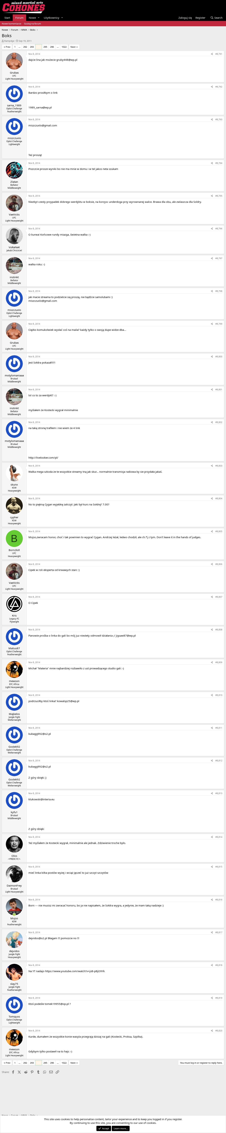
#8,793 (218, 119)
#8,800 (218, 356)
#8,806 (218, 564)
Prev (8, 46)
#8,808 (218, 629)
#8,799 (218, 323)
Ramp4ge (9, 40)
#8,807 (218, 596)
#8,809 (218, 662)
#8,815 (218, 866)
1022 (64, 46)
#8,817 (218, 932)
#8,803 (218, 465)
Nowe (32, 17)
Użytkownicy (51, 17)
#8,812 (218, 760)
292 (25, 46)
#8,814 (218, 836)
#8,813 (218, 793)
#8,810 (218, 695)
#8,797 (218, 258)
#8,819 (218, 997)
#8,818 (218, 965)
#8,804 (218, 498)
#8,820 (218, 1030)
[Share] (212, 54)
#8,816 (218, 899)
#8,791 (218, 53)
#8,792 (218, 86)
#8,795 (218, 195)
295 (45, 46)
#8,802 (218, 422)
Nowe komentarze (11, 23)
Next (73, 46)
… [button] (19, 46)
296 (52, 46)
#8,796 (218, 228)
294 (38, 46)
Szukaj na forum (32, 23)
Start (7, 17)
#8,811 (218, 727)
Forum (19, 17)
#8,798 (218, 291)
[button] (38, 17)
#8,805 (218, 531)
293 (32, 46)
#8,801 (218, 389)
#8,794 (218, 163)
